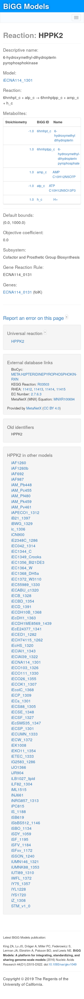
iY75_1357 (20, 883)
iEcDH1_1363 (23, 617)
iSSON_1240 (22, 856)
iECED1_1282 (23, 634)
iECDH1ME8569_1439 (31, 623)
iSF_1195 (19, 839)
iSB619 (17, 817)
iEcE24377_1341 (26, 628)
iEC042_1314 (23, 545)
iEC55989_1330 (25, 584)
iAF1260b (19, 468)
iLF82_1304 (21, 784)
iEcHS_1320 (22, 645)
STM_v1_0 (20, 905)
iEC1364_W (21, 567)
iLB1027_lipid (23, 778)
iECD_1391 (21, 606)
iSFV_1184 (21, 844)
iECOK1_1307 (24, 684)
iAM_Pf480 (21, 495)
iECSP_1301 (22, 728)
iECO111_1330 (25, 673)
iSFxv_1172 (21, 850)
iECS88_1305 (23, 706)
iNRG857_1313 (25, 800)
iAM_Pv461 (21, 507)
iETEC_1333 (22, 756)
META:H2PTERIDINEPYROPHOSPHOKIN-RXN (44, 377)
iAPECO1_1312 (25, 512)
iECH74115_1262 (27, 639)
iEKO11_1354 (23, 750)
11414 (49, 389)
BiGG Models (26, 6)
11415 (60, 389)
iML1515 (19, 789)
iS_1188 (18, 811)
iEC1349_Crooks (26, 556)
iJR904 (17, 772)
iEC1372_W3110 (26, 579)
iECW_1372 (21, 739)
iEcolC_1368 (22, 689)
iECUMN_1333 (24, 733)
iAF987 (17, 479)
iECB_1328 (21, 595)
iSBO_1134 (21, 828)
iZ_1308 (18, 900)
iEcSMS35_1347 (26, 722)
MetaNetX (33, 408)
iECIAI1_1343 (23, 650)
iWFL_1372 (21, 878)
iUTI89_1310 (22, 872)
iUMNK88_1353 (25, 867)
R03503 (43, 384)
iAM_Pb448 (21, 484)
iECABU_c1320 (25, 590)
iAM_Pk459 (21, 501)
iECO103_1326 (25, 667)
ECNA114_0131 (17, 292)
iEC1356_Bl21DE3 (27, 562)
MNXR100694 (64, 399)
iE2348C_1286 (24, 540)
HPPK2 (17, 341)
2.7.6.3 (36, 393)
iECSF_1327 (22, 717)
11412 (27, 389)
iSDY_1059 (21, 833)
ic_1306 (18, 529)
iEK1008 (18, 745)
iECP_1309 (21, 695)
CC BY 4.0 (52, 408)
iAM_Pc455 (21, 490)
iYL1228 (18, 889)
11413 (38, 389)
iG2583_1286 (23, 761)
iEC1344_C (21, 551)
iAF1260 (18, 462)
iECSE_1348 (22, 711)
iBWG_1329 (22, 523)
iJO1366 (18, 767)
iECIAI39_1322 (24, 656)
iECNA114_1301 (18, 80)
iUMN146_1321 (25, 861)
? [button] (66, 317)
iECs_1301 (21, 700)
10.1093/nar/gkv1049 (62, 964)
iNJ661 (17, 795)
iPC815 (17, 806)
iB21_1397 (20, 518)
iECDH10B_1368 (26, 612)
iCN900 (17, 534)
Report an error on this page (34, 317)
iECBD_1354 (22, 601)
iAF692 (17, 473)
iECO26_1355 (23, 678)
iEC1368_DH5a (25, 573)
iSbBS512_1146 (25, 822)
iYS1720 (18, 894)
